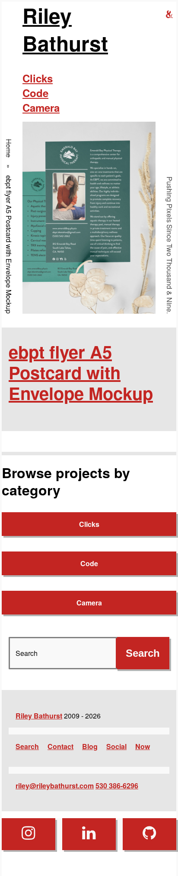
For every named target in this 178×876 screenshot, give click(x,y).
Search (27, 746)
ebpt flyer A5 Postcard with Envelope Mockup (81, 372)
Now (142, 746)
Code (35, 92)
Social (116, 746)
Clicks (37, 78)
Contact (60, 746)
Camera (41, 107)
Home (9, 148)
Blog (90, 746)
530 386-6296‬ (116, 786)
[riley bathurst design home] (169, 14)
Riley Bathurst (65, 29)
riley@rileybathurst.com (55, 786)
